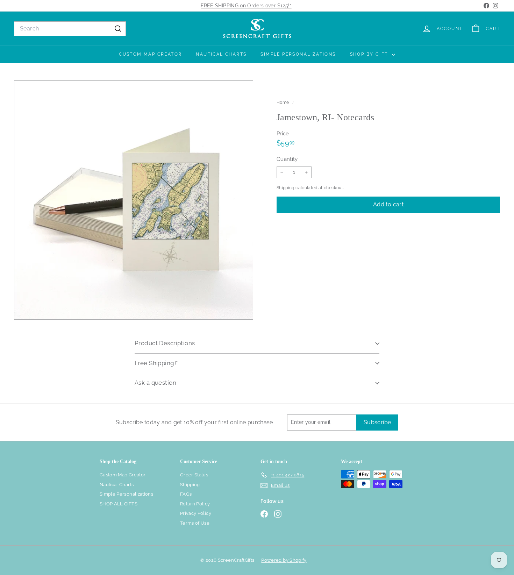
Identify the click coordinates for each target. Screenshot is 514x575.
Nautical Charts (221, 54)
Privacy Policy (195, 513)
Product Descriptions (165, 343)
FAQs (186, 494)
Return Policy (195, 503)
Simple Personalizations (298, 54)
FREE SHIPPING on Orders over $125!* (246, 5)
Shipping (285, 187)
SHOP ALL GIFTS (118, 503)
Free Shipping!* (156, 363)
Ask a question (155, 382)
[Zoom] (133, 200)
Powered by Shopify (283, 560)
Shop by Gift (370, 54)
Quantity (287, 159)
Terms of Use (194, 523)
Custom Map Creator (150, 54)
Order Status (194, 474)
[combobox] (70, 28)
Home (283, 102)
